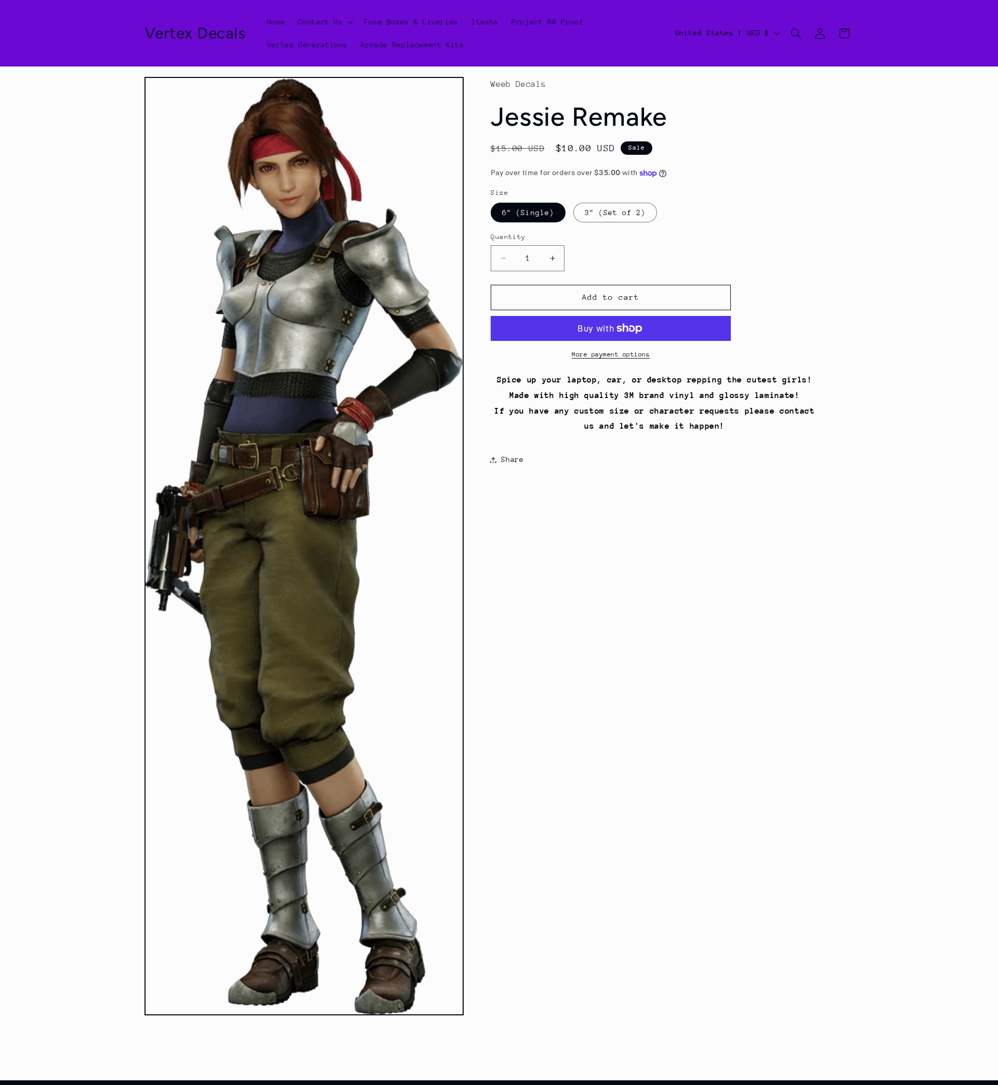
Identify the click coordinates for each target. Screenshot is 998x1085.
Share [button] (512, 459)
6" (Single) (528, 212)
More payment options (611, 354)
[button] (325, 21)
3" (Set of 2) (615, 212)
